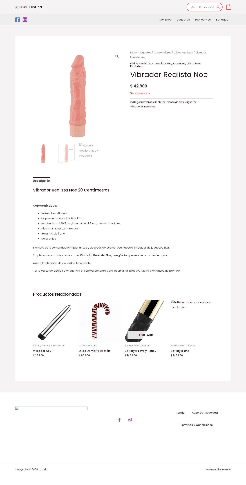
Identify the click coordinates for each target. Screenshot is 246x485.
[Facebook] (17, 19)
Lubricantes (203, 19)
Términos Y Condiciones (196, 425)
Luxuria (35, 7)
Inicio (133, 52)
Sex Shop (165, 19)
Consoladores (162, 52)
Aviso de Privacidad (205, 412)
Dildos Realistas (183, 52)
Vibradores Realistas (142, 106)
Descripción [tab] (41, 181)
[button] (117, 56)
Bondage (222, 19)
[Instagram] (25, 19)
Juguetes (183, 19)
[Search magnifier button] (218, 7)
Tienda (180, 412)
